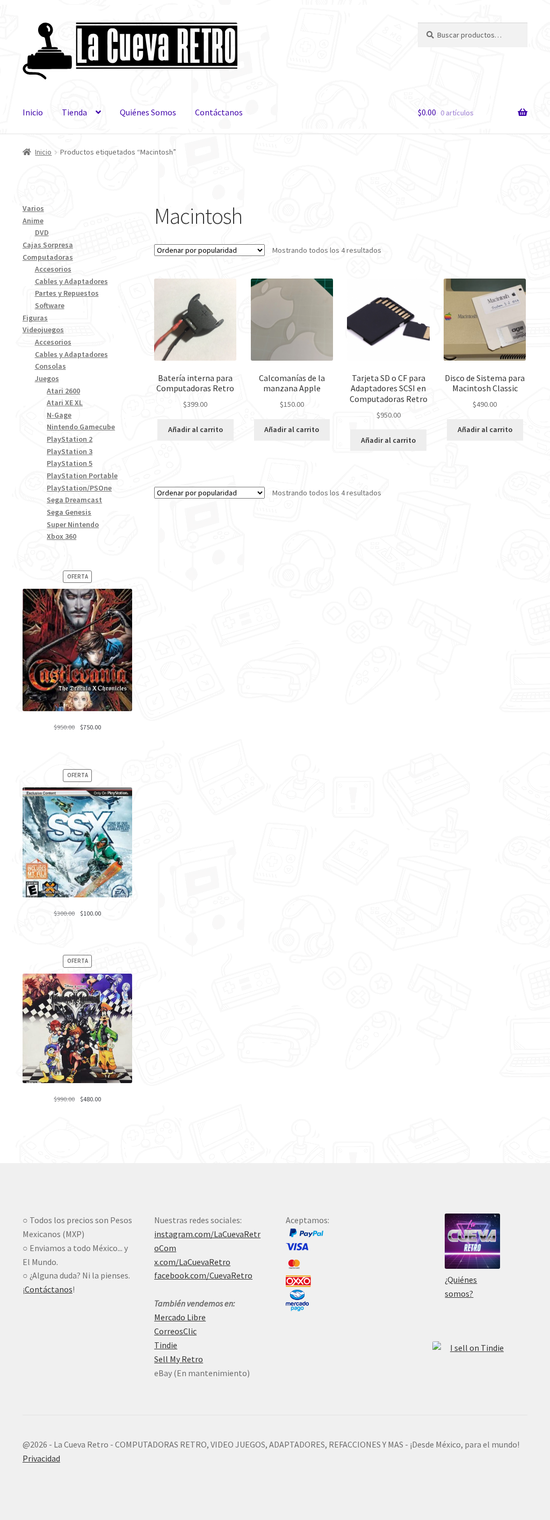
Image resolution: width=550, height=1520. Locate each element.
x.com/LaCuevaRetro (192, 1261)
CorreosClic (175, 1331)
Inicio (33, 112)
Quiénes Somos (148, 112)
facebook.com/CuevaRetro (203, 1275)
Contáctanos (219, 112)
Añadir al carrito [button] (195, 429)
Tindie (165, 1345)
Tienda (74, 112)
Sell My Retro (178, 1359)
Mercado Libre (180, 1317)
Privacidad (41, 1458)
